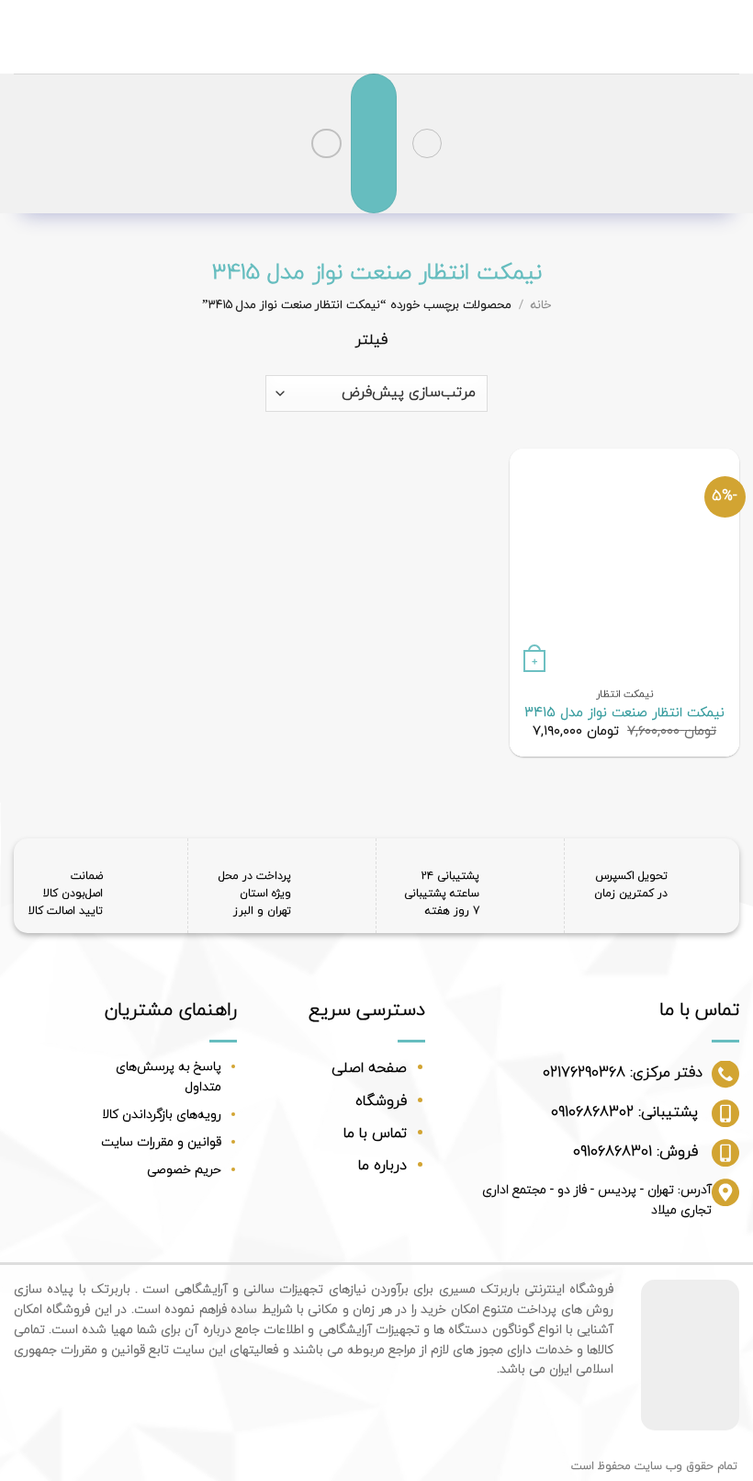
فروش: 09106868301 (635, 1152)
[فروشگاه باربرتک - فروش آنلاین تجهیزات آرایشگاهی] (376, 37)
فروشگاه (381, 1101)
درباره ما (382, 1166)
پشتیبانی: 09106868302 (624, 1112)
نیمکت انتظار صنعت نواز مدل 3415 (624, 714)
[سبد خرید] (374, 143)
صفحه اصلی (369, 1068)
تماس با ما (375, 1133)
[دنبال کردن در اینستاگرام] (326, 144)
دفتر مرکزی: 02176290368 (622, 1073)
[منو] (427, 143)
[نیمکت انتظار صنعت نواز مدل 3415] (624, 563)
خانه (541, 305)
